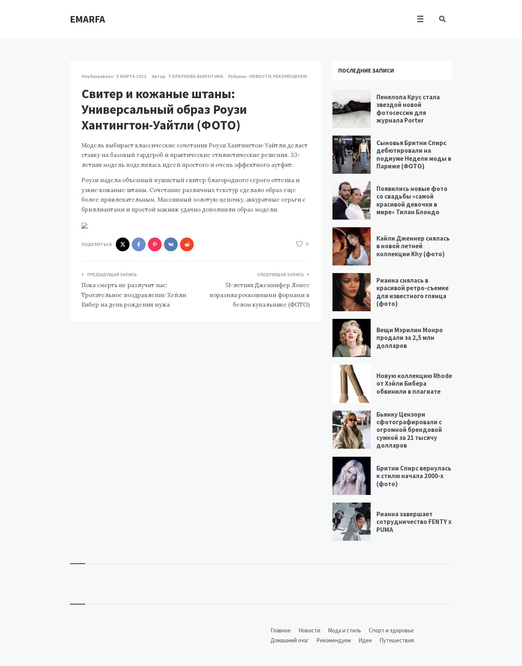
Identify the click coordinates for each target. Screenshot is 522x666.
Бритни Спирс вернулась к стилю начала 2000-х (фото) (413, 476)
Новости (260, 76)
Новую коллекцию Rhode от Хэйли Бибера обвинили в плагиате (414, 384)
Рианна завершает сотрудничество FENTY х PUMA (414, 522)
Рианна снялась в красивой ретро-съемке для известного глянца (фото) (412, 292)
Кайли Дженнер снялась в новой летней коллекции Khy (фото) (413, 246)
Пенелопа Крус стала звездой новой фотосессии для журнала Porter (408, 108)
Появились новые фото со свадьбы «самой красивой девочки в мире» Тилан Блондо (411, 200)
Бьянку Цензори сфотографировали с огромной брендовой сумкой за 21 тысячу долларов (409, 430)
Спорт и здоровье (391, 630)
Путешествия (396, 640)
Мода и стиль (344, 630)
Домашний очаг (290, 640)
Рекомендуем (290, 76)
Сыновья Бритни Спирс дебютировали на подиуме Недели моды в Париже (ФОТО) (413, 154)
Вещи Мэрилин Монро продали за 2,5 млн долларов (409, 338)
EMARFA (87, 19)
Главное (281, 630)
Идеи (365, 640)
